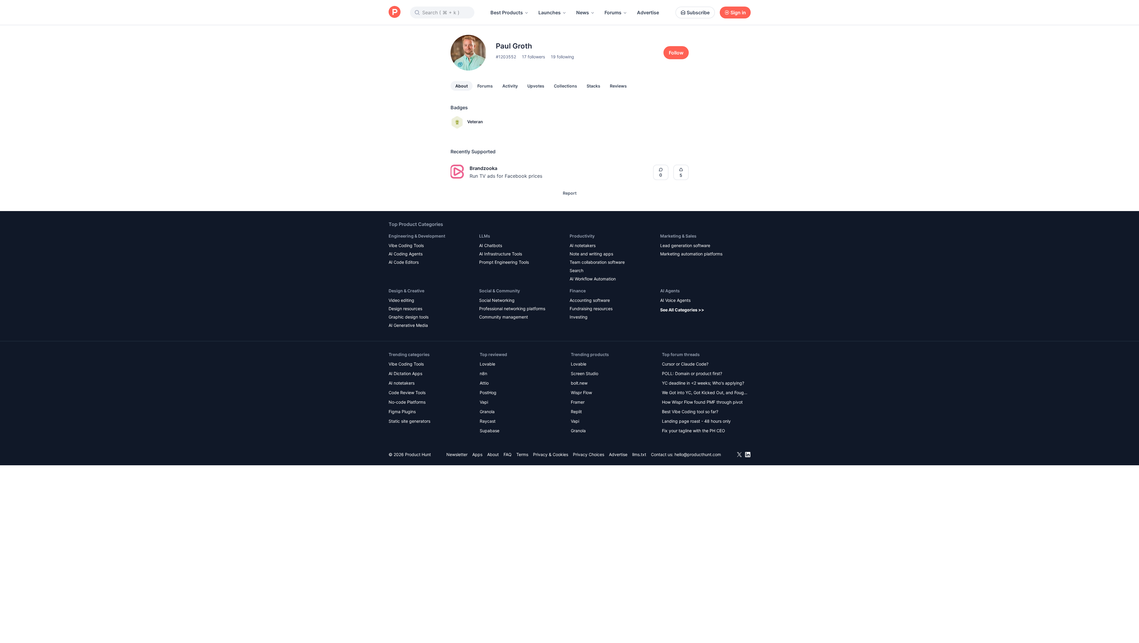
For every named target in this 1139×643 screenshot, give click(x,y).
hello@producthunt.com (697, 454)
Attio (484, 383)
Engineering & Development (417, 235)
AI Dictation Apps (405, 373)
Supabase (489, 430)
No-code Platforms (407, 402)
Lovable (487, 363)
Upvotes (535, 85)
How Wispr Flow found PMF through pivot (702, 402)
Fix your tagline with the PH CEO (693, 430)
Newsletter (457, 454)
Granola (487, 411)
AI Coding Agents (406, 253)
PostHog (488, 392)
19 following (562, 56)
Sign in (738, 12)
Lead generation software (685, 245)
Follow (676, 53)
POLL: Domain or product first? (692, 373)
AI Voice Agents (675, 300)
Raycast (488, 421)
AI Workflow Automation (593, 278)
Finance (578, 290)
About (461, 85)
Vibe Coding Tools (406, 245)
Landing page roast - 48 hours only (696, 421)
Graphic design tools (409, 316)
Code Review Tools (407, 392)
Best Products (506, 12)
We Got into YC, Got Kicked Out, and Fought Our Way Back (705, 393)
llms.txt (639, 454)
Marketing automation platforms (691, 253)
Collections (565, 85)
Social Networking (497, 300)
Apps (477, 454)
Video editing (401, 300)
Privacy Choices (588, 454)
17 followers (533, 56)
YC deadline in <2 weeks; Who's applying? (703, 383)
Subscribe (698, 12)
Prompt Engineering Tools (504, 262)
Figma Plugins (402, 411)
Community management (503, 316)
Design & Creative (406, 290)
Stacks (593, 85)
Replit (576, 411)
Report (569, 193)
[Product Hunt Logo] (395, 12)
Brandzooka (483, 168)
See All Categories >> (682, 309)
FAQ (508, 454)
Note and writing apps (591, 253)
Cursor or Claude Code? (685, 363)
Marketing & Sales (678, 235)
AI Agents (670, 290)
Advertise (648, 12)
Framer (578, 402)
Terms (522, 454)
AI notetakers (583, 245)
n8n (483, 373)
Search (576, 270)
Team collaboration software (597, 262)
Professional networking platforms (512, 308)
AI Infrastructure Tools (500, 253)
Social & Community (499, 290)
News (582, 12)
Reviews (618, 85)
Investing (579, 316)
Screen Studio (584, 373)
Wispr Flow (581, 392)
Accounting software (590, 300)
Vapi (484, 402)
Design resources (405, 308)
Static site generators (409, 421)
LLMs (484, 235)
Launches (549, 12)
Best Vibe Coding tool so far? (690, 411)
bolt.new (579, 383)
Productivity (582, 235)
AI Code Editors (404, 262)
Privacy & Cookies (550, 454)
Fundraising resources (591, 308)
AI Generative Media (408, 325)
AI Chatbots (490, 245)
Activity (510, 85)
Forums (612, 12)
